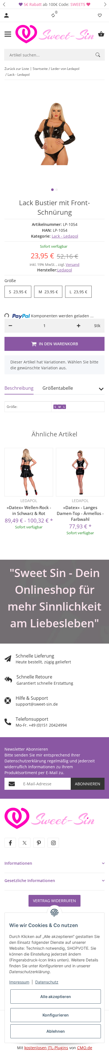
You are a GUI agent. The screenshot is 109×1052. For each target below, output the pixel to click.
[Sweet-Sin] (49, 818)
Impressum (19, 982)
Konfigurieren (55, 1015)
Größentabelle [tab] (57, 388)
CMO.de (84, 1047)
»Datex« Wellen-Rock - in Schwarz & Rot (29, 510)
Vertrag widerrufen (54, 900)
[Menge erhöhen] (78, 326)
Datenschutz (46, 982)
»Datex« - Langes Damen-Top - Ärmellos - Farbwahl (80, 513)
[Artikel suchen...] (98, 55)
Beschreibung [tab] (19, 388)
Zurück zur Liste (16, 68)
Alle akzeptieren (55, 996)
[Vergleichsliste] (53, 15)
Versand (72, 264)
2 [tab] (56, 189)
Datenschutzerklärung (25, 760)
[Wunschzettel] (100, 15)
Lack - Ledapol (65, 236)
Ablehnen (55, 1031)
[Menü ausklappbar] (7, 34)
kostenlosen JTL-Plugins (46, 1047)
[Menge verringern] (10, 326)
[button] (4, 4)
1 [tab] (52, 189)
